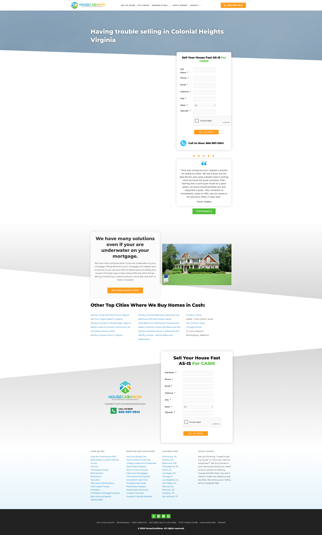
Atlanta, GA (167, 460)
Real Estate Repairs (136, 486)
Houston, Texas (193, 315)
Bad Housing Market (101, 496)
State (184, 105)
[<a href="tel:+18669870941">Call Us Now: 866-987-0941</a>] (183, 143)
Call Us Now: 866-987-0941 (206, 143)
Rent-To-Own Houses (137, 470)
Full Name (184, 71)
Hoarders (95, 490)
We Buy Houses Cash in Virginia (106, 335)
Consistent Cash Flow (137, 480)
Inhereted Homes (100, 470)
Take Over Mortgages (137, 473)
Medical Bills (97, 500)
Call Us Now (125, 409)
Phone (184, 78)
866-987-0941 (129, 412)
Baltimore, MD (169, 463)
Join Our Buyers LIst (136, 456)
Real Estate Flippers (136, 466)
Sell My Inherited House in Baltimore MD (158, 331)
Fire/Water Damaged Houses (105, 493)
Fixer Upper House (100, 486)
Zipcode (185, 110)
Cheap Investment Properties (141, 463)
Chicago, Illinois (194, 327)
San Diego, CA (169, 483)
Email (184, 84)
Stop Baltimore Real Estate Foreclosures (158, 323)
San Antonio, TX (170, 496)
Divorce (94, 466)
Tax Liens (95, 480)
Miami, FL (167, 470)
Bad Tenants (97, 473)
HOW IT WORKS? (180, 5)
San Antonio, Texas (195, 323)
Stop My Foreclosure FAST (104, 456)
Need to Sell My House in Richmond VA (110, 327)
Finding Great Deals (136, 483)
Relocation (96, 476)
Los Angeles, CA (170, 480)
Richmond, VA (169, 456)
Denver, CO (167, 486)
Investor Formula (135, 493)
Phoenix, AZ (168, 490)
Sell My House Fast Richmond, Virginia (110, 315)
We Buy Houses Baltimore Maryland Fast (158, 315)
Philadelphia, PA (170, 466)
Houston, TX (168, 493)
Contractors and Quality (138, 476)
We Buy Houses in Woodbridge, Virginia (111, 323)
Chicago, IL (167, 476)
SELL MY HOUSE (128, 5)
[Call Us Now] (114, 411)
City (183, 98)
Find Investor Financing (138, 460)
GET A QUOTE (143, 5)
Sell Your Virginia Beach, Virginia (107, 319)
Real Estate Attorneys (137, 490)
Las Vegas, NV (169, 473)
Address (185, 91)
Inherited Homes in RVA (103, 331)
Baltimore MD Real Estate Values (154, 319)
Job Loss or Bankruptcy (102, 483)
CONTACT (194, 5)
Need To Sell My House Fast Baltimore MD (159, 327)
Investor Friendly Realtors (139, 496)
